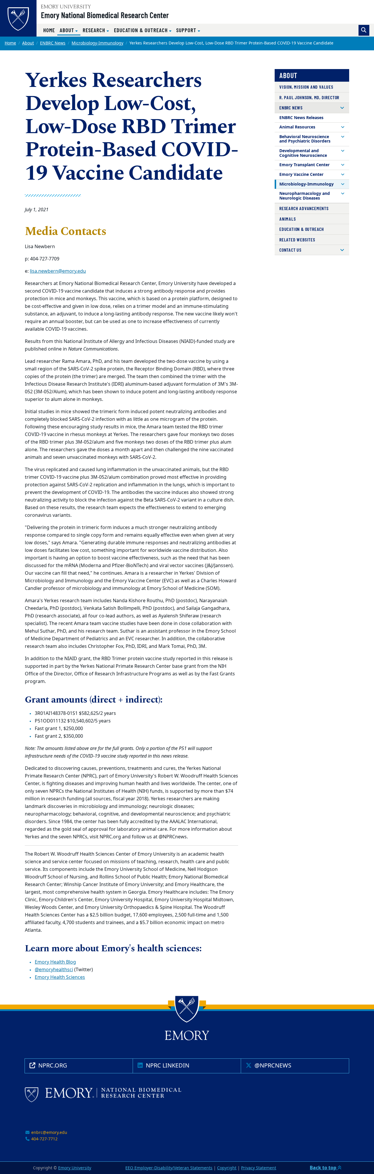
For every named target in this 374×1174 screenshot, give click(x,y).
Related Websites (297, 239)
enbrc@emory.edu (48, 1133)
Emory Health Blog (55, 962)
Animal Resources (297, 127)
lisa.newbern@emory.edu (58, 271)
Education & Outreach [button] (141, 30)
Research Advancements (304, 208)
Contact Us (290, 250)
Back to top (323, 1167)
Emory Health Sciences (60, 977)
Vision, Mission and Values (306, 87)
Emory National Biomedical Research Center (105, 15)
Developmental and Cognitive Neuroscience (303, 153)
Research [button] (94, 30)
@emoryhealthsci (54, 969)
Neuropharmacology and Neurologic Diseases (304, 195)
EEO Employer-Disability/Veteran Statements (168, 1168)
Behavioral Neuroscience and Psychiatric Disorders (304, 139)
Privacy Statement (258, 1168)
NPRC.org (52, 1065)
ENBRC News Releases (301, 118)
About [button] (70, 29)
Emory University (74, 1168)
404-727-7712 (44, 1139)
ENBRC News (52, 43)
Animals (287, 219)
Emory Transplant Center (304, 165)
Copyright (226, 1168)
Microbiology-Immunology (97, 43)
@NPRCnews (272, 1065)
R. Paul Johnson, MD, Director (309, 97)
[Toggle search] (364, 30)
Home (49, 30)
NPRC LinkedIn (166, 1065)
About (28, 43)
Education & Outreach (301, 229)
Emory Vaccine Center (301, 174)
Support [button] (187, 30)
